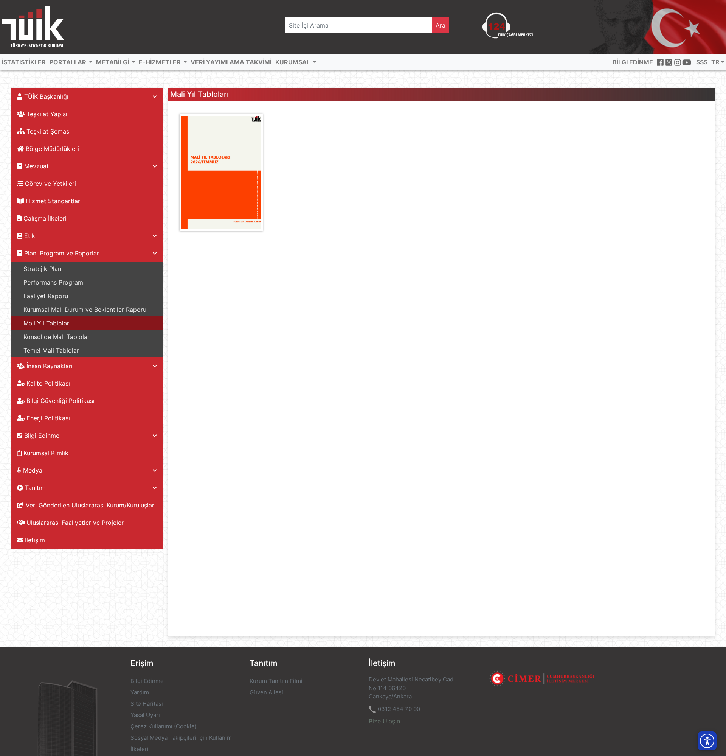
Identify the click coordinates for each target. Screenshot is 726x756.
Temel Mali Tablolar (51, 350)
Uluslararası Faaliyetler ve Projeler (74, 522)
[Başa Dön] (705, 723)
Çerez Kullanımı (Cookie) (163, 726)
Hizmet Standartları (53, 201)
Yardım (139, 692)
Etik (28, 236)
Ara (440, 25)
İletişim (34, 540)
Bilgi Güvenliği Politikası (60, 400)
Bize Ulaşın (384, 721)
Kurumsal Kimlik (45, 453)
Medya (31, 470)
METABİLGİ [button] (113, 62)
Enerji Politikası (47, 418)
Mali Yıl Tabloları (47, 323)
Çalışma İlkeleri (44, 218)
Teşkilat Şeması (48, 131)
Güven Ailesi (266, 692)
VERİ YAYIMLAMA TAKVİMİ (231, 62)
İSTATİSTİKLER (24, 62)
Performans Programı (54, 282)
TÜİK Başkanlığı (45, 96)
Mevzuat (35, 166)
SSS (701, 62)
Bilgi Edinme (40, 435)
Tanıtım (34, 488)
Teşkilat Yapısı (46, 114)
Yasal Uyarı (145, 715)
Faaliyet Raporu (45, 296)
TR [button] (715, 62)
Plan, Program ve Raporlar (60, 253)
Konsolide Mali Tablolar (56, 337)
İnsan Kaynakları (49, 366)
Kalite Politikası (47, 383)
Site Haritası (146, 703)
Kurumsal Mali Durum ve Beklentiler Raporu (84, 309)
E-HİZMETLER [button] (160, 62)
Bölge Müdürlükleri (51, 148)
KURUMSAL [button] (293, 62)
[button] (707, 740)
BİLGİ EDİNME (633, 62)
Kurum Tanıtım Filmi (276, 680)
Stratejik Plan (42, 268)
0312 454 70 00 (399, 708)
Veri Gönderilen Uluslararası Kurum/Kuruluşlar (89, 505)
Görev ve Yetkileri (49, 183)
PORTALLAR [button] (69, 62)
